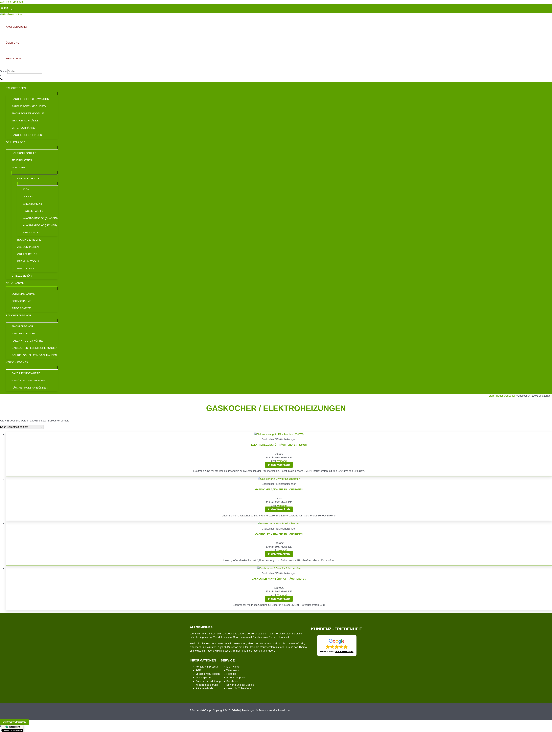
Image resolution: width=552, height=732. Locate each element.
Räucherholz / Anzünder (30, 387)
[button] (336, 645)
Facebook (232, 681)
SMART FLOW (31, 232)
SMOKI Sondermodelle (28, 113)
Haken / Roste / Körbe (27, 340)
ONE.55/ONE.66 (32, 203)
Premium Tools (28, 261)
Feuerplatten (22, 160)
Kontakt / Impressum (207, 666)
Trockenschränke (25, 120)
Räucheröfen (16, 88)
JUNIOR (28, 196)
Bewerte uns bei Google (240, 684)
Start (491, 395)
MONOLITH (18, 167)
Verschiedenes (17, 362)
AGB (198, 670)
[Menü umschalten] (32, 93)
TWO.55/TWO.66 (33, 211)
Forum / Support (235, 677)
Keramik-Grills (28, 178)
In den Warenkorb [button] (279, 464)
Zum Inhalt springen (11, 1)
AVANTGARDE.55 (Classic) (40, 218)
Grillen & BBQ (15, 142)
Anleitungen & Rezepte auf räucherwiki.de (266, 710)
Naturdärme (15, 282)
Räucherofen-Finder (27, 135)
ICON (26, 189)
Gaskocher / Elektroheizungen (34, 348)
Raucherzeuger (23, 333)
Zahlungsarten (203, 677)
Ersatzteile (25, 268)
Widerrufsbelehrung (206, 684)
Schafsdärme (21, 301)
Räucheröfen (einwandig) (30, 99)
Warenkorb (232, 670)
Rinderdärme (21, 308)
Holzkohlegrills (24, 153)
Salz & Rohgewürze (26, 373)
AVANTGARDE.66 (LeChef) (40, 225)
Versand (282, 461)
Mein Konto (232, 666)
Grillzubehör (27, 254)
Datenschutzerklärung (208, 681)
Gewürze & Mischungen (29, 380)
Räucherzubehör (18, 315)
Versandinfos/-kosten (207, 673)
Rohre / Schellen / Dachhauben (34, 355)
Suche (3, 71)
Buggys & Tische (29, 239)
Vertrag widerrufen (14, 722)
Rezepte (231, 673)
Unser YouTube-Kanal (239, 688)
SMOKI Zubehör (22, 326)
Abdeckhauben (28, 246)
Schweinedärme (23, 293)
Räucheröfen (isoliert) (29, 106)
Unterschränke (23, 127)
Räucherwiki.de (204, 688)
